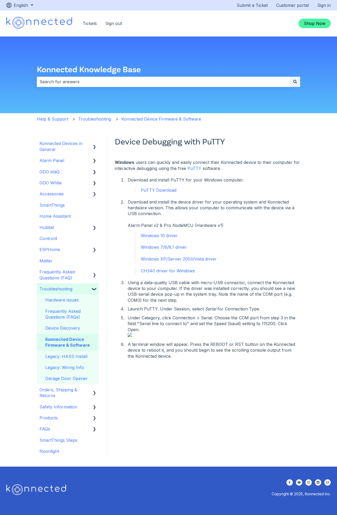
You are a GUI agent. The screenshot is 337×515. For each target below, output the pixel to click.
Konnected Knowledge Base (89, 69)
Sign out (113, 23)
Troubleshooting (94, 119)
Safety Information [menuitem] (58, 406)
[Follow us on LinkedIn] (318, 482)
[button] (94, 143)
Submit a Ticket (252, 5)
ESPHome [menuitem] (49, 249)
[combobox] (163, 82)
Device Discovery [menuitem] (62, 328)
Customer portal (292, 5)
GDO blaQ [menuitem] (49, 171)
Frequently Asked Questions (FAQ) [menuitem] (57, 274)
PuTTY (194, 168)
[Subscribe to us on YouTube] (299, 482)
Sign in (324, 5)
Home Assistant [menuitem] (55, 216)
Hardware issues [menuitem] (62, 300)
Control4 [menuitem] (48, 238)
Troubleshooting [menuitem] (55, 289)
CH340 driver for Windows (167, 270)
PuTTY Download (158, 190)
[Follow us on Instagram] (308, 482)
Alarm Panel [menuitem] (51, 160)
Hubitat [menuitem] (46, 227)
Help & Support (52, 119)
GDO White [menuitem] (50, 182)
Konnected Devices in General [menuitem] (60, 146)
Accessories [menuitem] (51, 193)
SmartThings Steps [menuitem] (58, 440)
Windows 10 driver (159, 235)
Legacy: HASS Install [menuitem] (66, 356)
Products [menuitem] (48, 417)
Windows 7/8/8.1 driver (163, 247)
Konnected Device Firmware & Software (161, 119)
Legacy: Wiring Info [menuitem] (64, 367)
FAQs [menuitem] (44, 428)
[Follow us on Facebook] (289, 482)
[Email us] (327, 482)
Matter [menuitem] (46, 260)
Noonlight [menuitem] (49, 451)
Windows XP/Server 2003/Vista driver (178, 259)
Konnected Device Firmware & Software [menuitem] (67, 342)
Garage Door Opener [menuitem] (66, 378)
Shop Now (314, 23)
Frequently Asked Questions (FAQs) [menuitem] (63, 314)
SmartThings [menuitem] (52, 205)
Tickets (90, 23)
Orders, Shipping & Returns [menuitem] (58, 392)
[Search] (295, 82)
